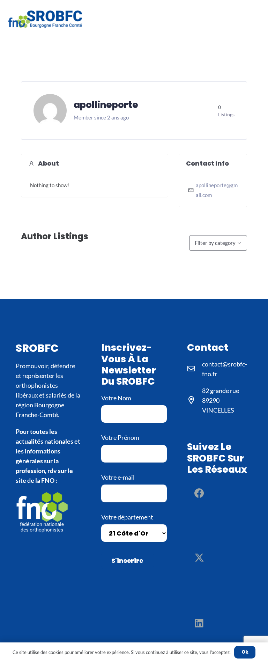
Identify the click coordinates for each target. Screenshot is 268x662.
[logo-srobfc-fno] (46, 19)
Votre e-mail (118, 477)
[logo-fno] (48, 511)
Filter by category (215, 243)
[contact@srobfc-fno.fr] (194, 369)
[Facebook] (199, 493)
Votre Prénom (120, 437)
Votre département (127, 517)
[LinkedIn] (199, 623)
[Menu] (257, 19)
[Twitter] (199, 558)
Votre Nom (116, 398)
